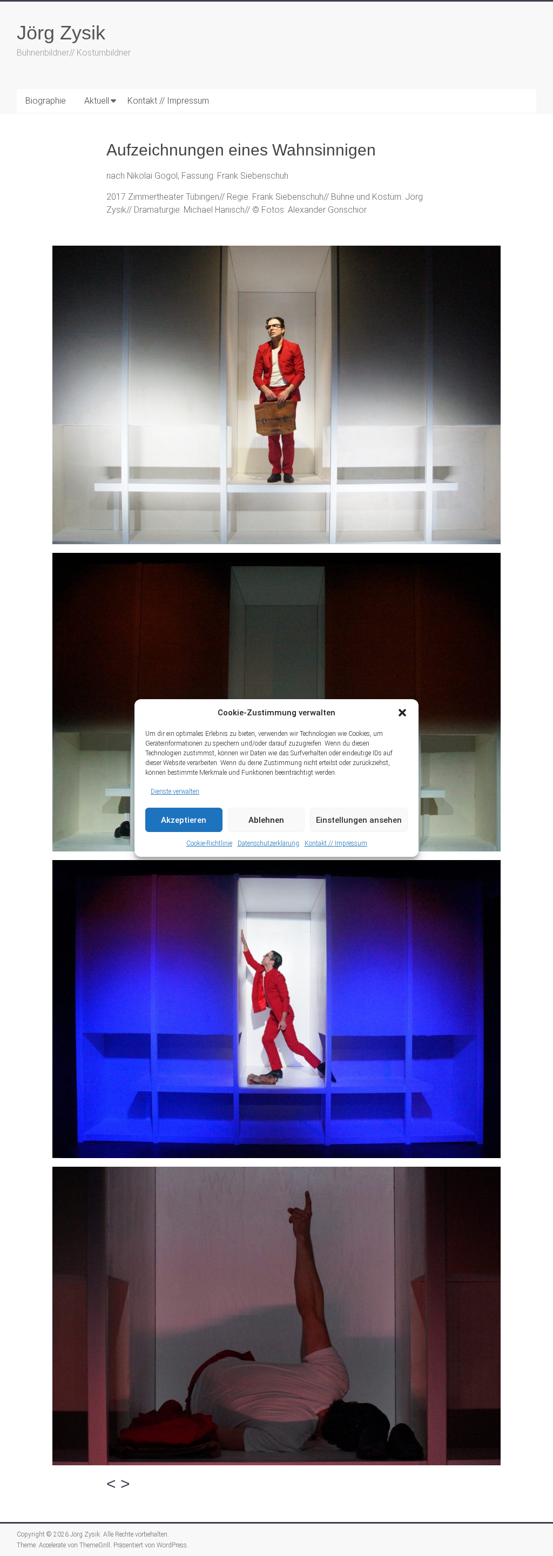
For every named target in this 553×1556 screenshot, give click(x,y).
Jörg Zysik (61, 33)
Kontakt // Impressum (336, 843)
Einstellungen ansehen (359, 820)
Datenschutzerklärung (268, 843)
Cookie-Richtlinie (209, 843)
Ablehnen (266, 820)
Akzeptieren (183, 820)
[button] (402, 712)
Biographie (45, 101)
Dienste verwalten (175, 791)
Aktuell (96, 101)
